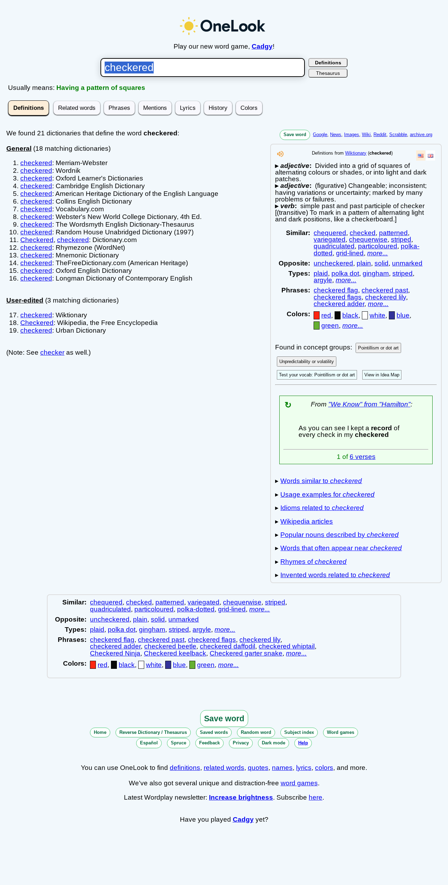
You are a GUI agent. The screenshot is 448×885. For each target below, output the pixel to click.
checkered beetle (170, 646)
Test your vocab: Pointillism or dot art (317, 374)
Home (100, 732)
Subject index (299, 732)
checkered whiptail (287, 646)
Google (320, 134)
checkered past (385, 290)
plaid (321, 273)
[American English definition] (421, 155)
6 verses (363, 456)
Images (351, 134)
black (350, 315)
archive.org (421, 134)
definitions (185, 767)
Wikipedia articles (306, 521)
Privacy (241, 742)
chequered (330, 232)
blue (403, 315)
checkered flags (338, 297)
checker (52, 352)
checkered (36, 163)
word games (299, 783)
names (282, 767)
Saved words (214, 732)
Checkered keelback (175, 653)
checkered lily (385, 297)
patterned (393, 232)
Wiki (366, 134)
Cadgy (262, 46)
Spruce (178, 742)
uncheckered (333, 263)
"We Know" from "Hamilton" (369, 404)
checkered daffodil (227, 646)
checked (363, 232)
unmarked (407, 263)
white (377, 315)
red (326, 315)
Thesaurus (328, 73)
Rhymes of (313, 561)
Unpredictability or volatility (306, 361)
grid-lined (350, 253)
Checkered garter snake (246, 653)
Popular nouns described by (339, 534)
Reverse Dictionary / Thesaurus (153, 732)
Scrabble (398, 134)
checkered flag (336, 290)
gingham (376, 273)
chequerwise (368, 239)
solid (381, 263)
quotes (258, 767)
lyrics (304, 767)
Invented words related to (335, 575)
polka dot (345, 273)
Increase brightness (241, 797)
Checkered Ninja (115, 653)
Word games (340, 732)
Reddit (379, 134)
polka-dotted (196, 609)
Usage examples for (327, 494)
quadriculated (334, 246)
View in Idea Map (381, 374)
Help (303, 742)
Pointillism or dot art (378, 348)
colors (324, 767)
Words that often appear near (341, 548)
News (335, 134)
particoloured (377, 246)
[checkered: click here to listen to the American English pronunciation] (280, 156)
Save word (295, 134)
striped (401, 239)
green (330, 325)
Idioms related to (322, 507)
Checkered (37, 239)
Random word (256, 732)
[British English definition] (430, 155)
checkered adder (339, 303)
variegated (329, 239)
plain (364, 263)
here (315, 797)
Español (149, 742)
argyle (323, 280)
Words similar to (321, 480)
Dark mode (273, 742)
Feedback (209, 742)
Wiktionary (355, 153)
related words (224, 767)
